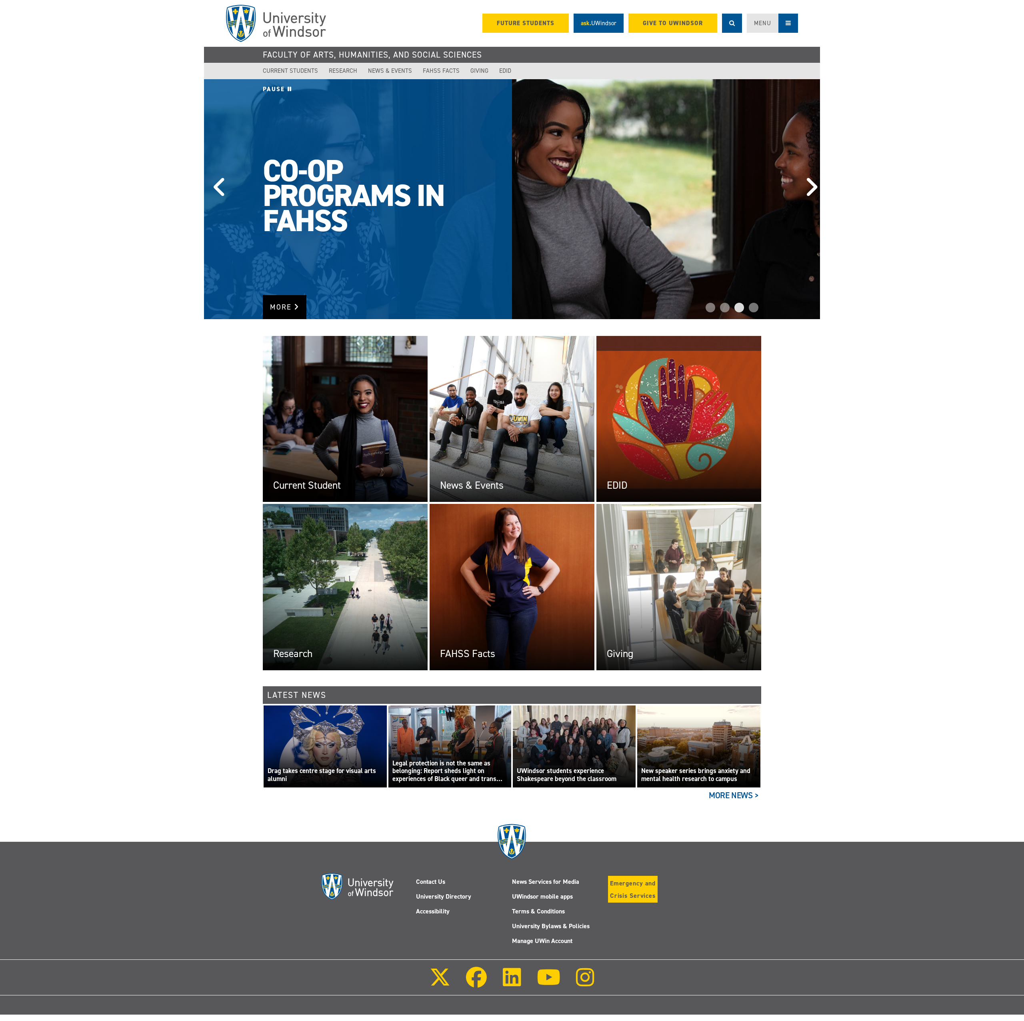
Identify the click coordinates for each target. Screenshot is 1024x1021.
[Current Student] (345, 419)
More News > (734, 795)
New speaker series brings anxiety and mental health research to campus (695, 775)
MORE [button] (282, 307)
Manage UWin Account (542, 941)
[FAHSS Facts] (512, 586)
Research (343, 71)
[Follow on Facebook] (476, 983)
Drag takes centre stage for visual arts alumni (322, 775)
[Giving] (678, 586)
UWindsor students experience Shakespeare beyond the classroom (566, 775)
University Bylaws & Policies (551, 926)
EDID (505, 71)
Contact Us (430, 881)
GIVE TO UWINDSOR (673, 23)
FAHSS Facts (441, 71)
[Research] (345, 586)
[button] (216, 199)
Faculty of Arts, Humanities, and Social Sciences (372, 54)
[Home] (276, 23)
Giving (479, 71)
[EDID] (678, 419)
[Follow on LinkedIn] (511, 983)
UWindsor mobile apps (542, 896)
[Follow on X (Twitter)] (440, 983)
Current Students (290, 71)
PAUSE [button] (275, 89)
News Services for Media (545, 881)
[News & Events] (512, 419)
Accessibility (433, 911)
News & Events (390, 71)
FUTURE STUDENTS (525, 23)
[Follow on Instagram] (585, 983)
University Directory (443, 896)
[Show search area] (732, 23)
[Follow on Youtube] (549, 983)
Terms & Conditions (538, 911)
